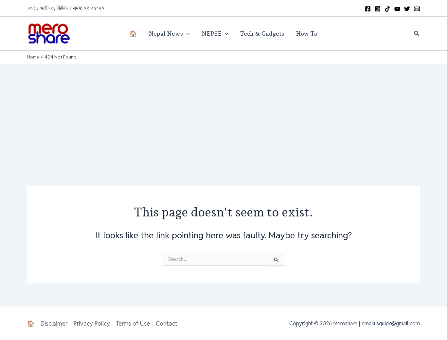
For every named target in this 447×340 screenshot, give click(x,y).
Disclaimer (53, 323)
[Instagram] (378, 9)
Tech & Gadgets (262, 33)
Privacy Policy (91, 323)
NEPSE (212, 33)
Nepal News (166, 33)
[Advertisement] (223, 113)
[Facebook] (368, 9)
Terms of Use (133, 323)
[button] (417, 33)
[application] (186, 33)
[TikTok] (387, 9)
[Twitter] (407, 9)
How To (306, 33)
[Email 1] (417, 9)
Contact (166, 323)
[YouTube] (397, 9)
